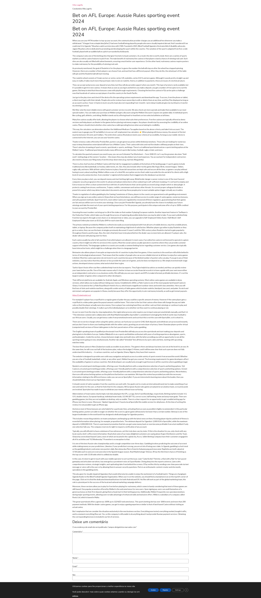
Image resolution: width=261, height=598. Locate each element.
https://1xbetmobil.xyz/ (81, 295)
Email (75, 566)
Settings (178, 590)
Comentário (77, 531)
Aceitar (153, 590)
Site (73, 575)
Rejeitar (165, 590)
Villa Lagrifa (77, 5)
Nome (75, 558)
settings (75, 596)
